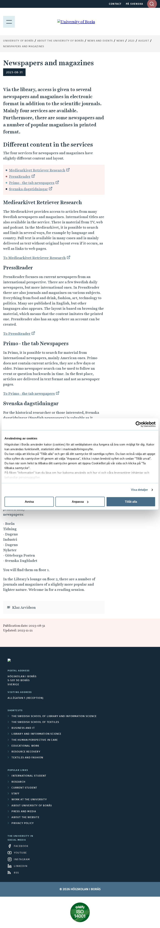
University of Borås (18, 41)
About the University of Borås (60, 41)
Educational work (25, 746)
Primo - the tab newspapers (31, 183)
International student (29, 776)
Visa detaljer (139, 489)
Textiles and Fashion (27, 757)
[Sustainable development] (80, 912)
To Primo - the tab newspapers (29, 393)
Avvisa (29, 501)
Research (18, 782)
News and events (100, 41)
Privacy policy (23, 823)
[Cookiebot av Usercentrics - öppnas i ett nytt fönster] (138, 424)
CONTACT (115, 4)
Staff (16, 793)
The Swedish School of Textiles (35, 722)
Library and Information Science (36, 734)
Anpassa (78, 501)
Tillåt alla (131, 501)
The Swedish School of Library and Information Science (54, 716)
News (120, 41)
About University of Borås (32, 805)
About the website (25, 817)
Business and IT (23, 728)
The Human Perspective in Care (35, 740)
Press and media (24, 811)
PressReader (19, 176)
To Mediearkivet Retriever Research (34, 258)
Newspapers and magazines (23, 46)
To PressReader (16, 333)
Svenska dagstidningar (28, 189)
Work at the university (29, 799)
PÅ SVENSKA (134, 4)
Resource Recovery (26, 752)
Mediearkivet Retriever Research (37, 170)
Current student (24, 788)
